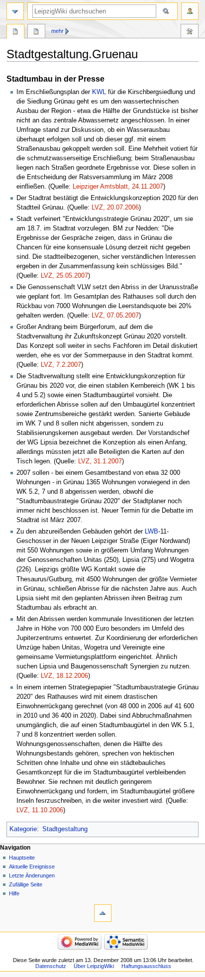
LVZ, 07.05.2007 (115, 315)
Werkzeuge (189, 32)
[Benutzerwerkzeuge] (190, 11)
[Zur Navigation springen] (15, 11)
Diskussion (36, 32)
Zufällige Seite (25, 884)
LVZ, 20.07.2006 (115, 207)
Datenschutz (50, 966)
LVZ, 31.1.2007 (100, 461)
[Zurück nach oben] (102, 913)
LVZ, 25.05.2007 (64, 275)
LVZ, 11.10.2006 (39, 810)
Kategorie (23, 829)
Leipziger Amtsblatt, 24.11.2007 (118, 186)
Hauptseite (22, 858)
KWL (99, 92)
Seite (15, 32)
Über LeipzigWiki (94, 966)
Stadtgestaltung (65, 829)
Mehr (57, 31)
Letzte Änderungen (32, 875)
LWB (151, 531)
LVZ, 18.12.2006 (64, 675)
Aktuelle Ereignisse (32, 866)
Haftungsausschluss (146, 966)
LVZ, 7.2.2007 (61, 364)
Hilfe (14, 893)
